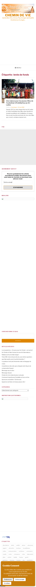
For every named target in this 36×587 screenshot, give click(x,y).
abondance (6, 545)
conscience (29, 551)
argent (4, 548)
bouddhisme (26, 548)
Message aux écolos (8, 370)
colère (4, 551)
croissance (17, 554)
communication (12, 551)
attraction (11, 548)
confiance (21, 551)
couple (4, 554)
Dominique (14, 107)
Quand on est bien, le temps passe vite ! (13, 382)
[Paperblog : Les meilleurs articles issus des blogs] (6, 538)
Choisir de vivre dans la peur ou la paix (13, 375)
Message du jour (7, 373)
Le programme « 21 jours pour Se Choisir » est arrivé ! (17, 350)
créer (23, 554)
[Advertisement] (18, 46)
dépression (30, 554)
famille (15, 557)
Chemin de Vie (18, 15)
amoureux (30, 545)
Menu (19, 68)
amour (23, 545)
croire (10, 554)
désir (4, 557)
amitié (18, 545)
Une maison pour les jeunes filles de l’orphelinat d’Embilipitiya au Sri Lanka (19, 103)
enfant (9, 557)
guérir (26, 557)
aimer (12, 545)
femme (21, 557)
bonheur (18, 548)
